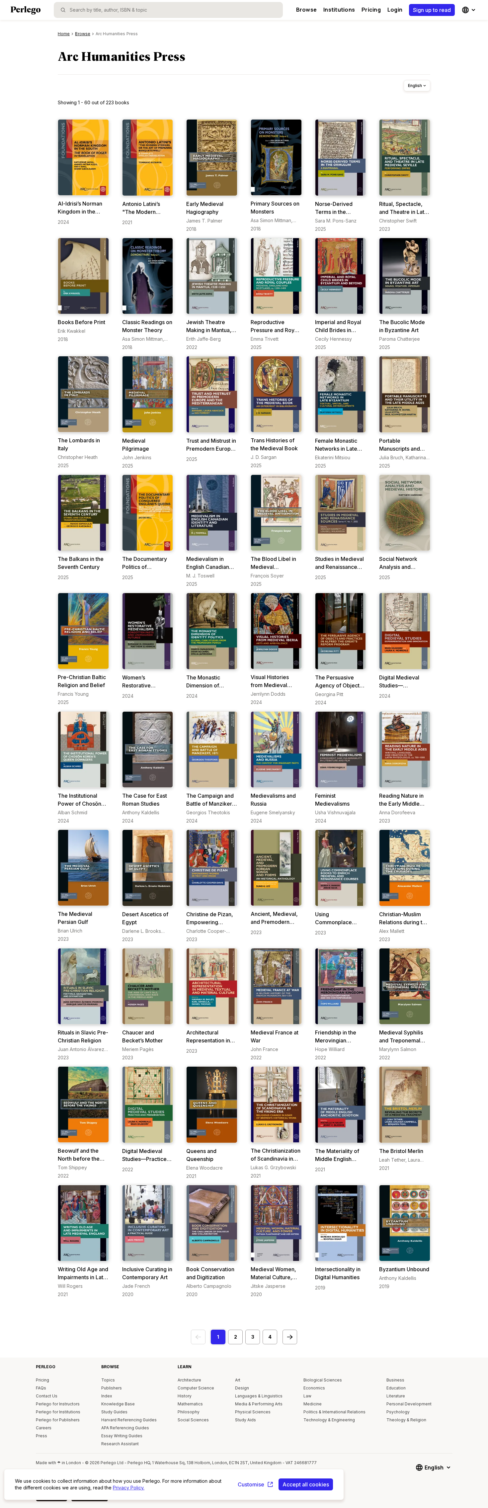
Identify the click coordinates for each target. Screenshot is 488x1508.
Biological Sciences (322, 1379)
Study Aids (245, 1419)
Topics (108, 1379)
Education (396, 1387)
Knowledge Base (118, 1403)
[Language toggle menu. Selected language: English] (469, 10)
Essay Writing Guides (121, 1435)
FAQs (41, 1387)
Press (41, 1435)
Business (395, 1379)
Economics (314, 1387)
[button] (218, 1337)
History (185, 1395)
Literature (395, 1395)
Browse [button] (306, 9)
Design (242, 1387)
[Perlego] (26, 11)
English (415, 85)
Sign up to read (432, 10)
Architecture (189, 1379)
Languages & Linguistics (259, 1395)
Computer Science (196, 1387)
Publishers (111, 1387)
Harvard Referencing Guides (129, 1419)
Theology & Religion (406, 1419)
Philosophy (189, 1411)
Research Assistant (120, 1443)
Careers (43, 1427)
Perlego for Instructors (58, 1403)
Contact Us (46, 1395)
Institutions (339, 9)
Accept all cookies (306, 1484)
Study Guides (114, 1411)
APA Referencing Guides (125, 1427)
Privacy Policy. (128, 1487)
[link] (83, 172)
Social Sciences (193, 1419)
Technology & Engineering (329, 1419)
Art (237, 1379)
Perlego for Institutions (58, 1411)
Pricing (371, 9)
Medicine (312, 1403)
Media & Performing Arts (259, 1403)
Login (394, 9)
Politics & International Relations (334, 1411)
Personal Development (409, 1403)
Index (106, 1395)
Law (307, 1395)
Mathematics (190, 1403)
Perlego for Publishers (58, 1419)
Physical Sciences (253, 1411)
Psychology (398, 1411)
